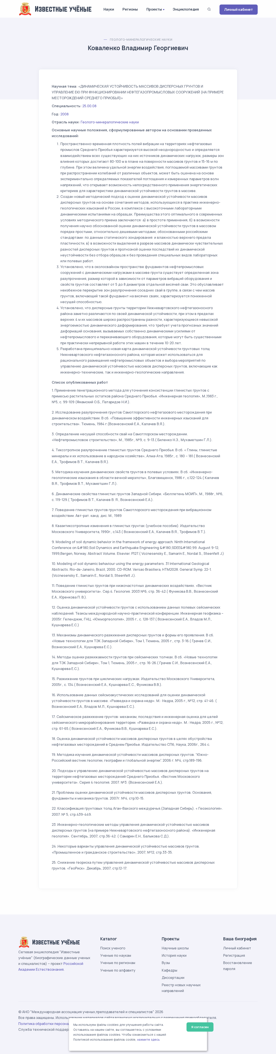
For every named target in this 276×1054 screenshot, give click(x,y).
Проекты (154, 9)
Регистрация (234, 955)
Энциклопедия (186, 9)
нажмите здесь (148, 1040)
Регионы (130, 9)
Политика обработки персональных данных (55, 1023)
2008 (64, 114)
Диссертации (173, 977)
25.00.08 (89, 106)
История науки (174, 955)
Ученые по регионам (117, 962)
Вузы (166, 962)
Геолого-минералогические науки (141, 39)
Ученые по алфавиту (117, 970)
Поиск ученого (112, 948)
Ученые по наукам (115, 955)
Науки (109, 9)
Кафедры (169, 970)
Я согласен (200, 1027)
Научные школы (175, 948)
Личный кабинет (238, 9)
